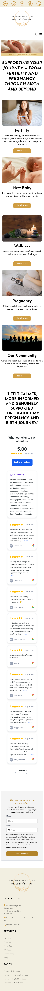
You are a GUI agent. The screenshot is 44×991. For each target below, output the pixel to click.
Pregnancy (8, 942)
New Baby (8, 946)
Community (9, 954)
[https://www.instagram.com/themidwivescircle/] (14, 3)
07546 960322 (13, 925)
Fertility (7, 938)
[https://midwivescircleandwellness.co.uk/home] (22, 19)
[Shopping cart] (36, 34)
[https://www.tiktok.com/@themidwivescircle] (30, 3)
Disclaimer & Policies (13, 983)
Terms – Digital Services (15, 979)
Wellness (7, 950)
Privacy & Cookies (12, 971)
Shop (6, 958)
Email (9, 825)
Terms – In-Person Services (16, 975)
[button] (40, 35)
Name (9, 816)
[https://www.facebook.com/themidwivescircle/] (22, 3)
